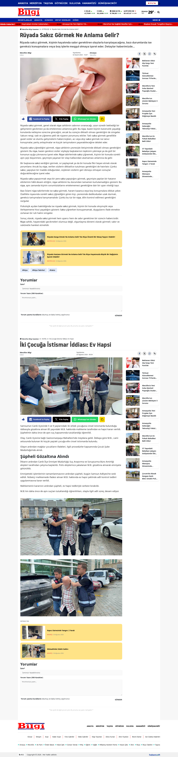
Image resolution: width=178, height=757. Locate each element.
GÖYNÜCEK (61, 3)
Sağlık (94, 745)
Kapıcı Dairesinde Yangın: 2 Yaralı (149, 162)
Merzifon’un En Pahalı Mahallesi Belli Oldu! (149, 138)
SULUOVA (75, 3)
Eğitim (87, 745)
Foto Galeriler (69, 737)
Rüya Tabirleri (146, 745)
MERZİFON (36, 3)
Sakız (62, 209)
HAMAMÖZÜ (89, 3)
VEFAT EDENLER (62, 20)
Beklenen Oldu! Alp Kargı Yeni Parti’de (148, 63)
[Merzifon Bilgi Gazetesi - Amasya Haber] (31, 726)
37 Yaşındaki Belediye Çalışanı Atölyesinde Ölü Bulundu (149, 151)
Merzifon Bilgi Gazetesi (30, 29)
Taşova (156, 745)
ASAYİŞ (44, 339)
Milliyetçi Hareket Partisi (107, 745)
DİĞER (75, 20)
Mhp (80, 745)
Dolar (88, 11)
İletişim (38, 737)
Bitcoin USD (129, 11)
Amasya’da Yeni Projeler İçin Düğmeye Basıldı (149, 113)
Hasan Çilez (123, 745)
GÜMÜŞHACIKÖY (107, 3)
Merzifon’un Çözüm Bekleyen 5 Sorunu (150, 101)
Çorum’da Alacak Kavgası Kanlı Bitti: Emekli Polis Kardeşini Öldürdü (149, 476)
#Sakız (52, 270)
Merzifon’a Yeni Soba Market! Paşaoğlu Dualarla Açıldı (149, 88)
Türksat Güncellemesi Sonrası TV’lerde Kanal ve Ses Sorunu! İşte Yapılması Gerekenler (148, 76)
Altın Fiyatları (123, 737)
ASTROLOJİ (45, 29)
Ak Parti (39, 745)
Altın (131, 745)
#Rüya (24, 270)
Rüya (61, 154)
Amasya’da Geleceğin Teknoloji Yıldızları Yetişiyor (149, 126)
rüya (59, 125)
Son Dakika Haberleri (152, 737)
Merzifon (93, 55)
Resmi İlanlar (136, 737)
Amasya (93, 53)
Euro (100, 11)
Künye (30, 737)
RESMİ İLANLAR (25, 20)
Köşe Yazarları (97, 737)
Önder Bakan (48, 745)
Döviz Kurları (110, 737)
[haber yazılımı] (154, 754)
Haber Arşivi (56, 737)
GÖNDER (118, 315)
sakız (31, 125)
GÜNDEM (49, 20)
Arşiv (47, 737)
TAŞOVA (48, 3)
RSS (22, 754)
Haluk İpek (59, 745)
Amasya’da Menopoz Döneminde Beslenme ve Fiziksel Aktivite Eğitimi (148, 174)
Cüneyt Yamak (71, 745)
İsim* (22, 284)
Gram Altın (116, 11)
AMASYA (23, 3)
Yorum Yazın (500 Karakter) (31, 293)
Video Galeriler (83, 737)
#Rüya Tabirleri (38, 270)
